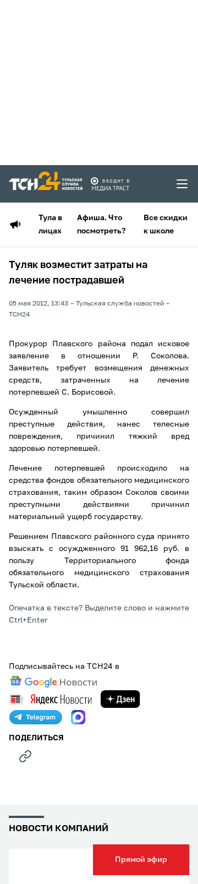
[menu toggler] (182, 183)
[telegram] (35, 717)
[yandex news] (50, 699)
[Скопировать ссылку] (25, 756)
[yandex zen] (120, 699)
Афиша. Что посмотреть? (101, 224)
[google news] (53, 682)
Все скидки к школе (166, 224)
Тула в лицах (50, 224)
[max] (78, 717)
